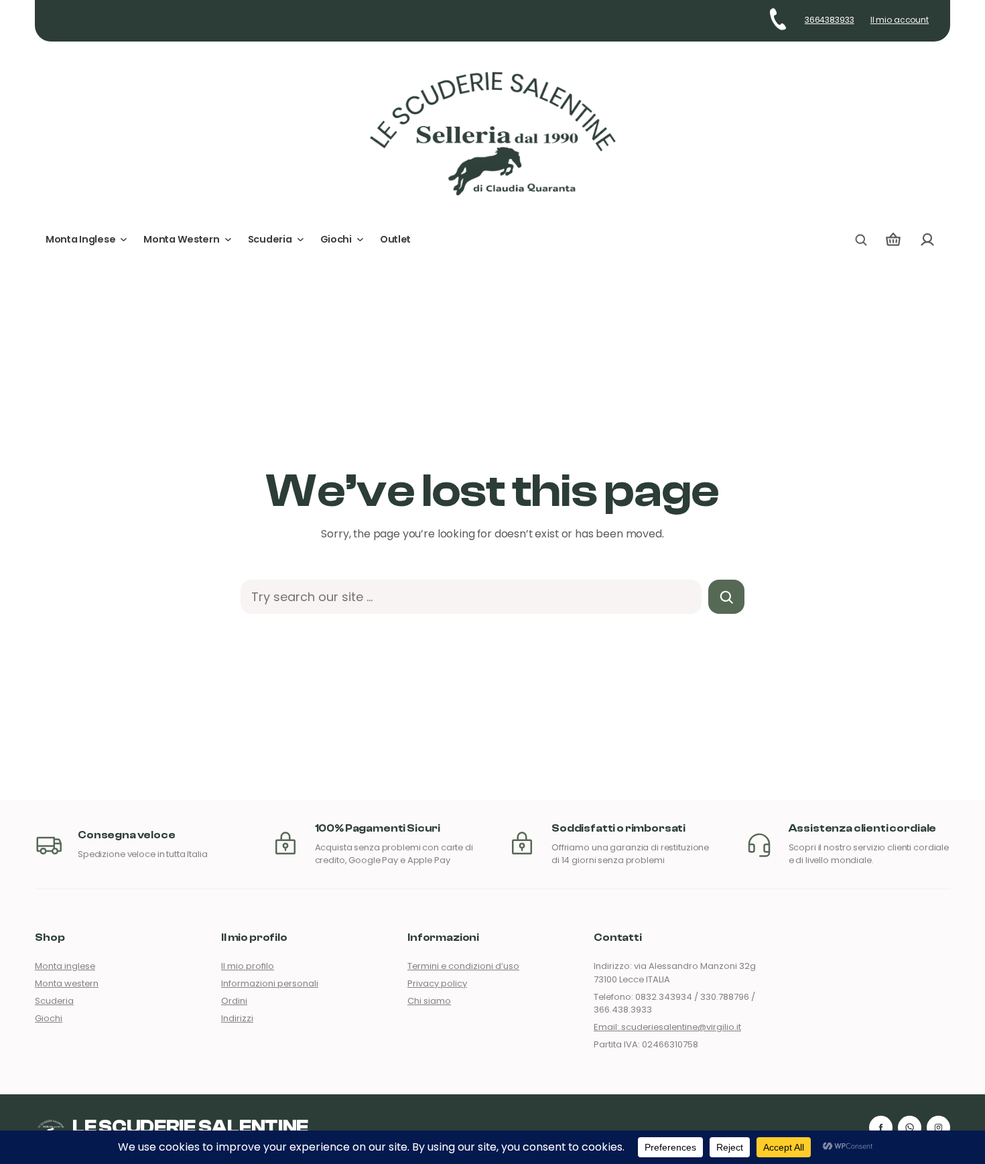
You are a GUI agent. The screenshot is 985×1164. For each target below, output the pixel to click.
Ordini (234, 1000)
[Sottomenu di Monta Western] (228, 239)
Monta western (66, 983)
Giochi (48, 1018)
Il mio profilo (247, 966)
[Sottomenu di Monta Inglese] (123, 239)
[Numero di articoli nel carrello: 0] (893, 240)
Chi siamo (429, 1000)
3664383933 (829, 20)
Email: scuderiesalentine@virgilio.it (667, 1027)
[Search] (726, 597)
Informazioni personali (269, 983)
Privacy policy (437, 983)
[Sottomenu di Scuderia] (300, 239)
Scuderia (54, 1000)
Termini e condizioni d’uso (463, 966)
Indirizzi (237, 1018)
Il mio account (899, 20)
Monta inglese (65, 966)
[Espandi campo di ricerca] (861, 240)
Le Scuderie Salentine (190, 1127)
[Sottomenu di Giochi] (360, 239)
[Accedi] (927, 239)
